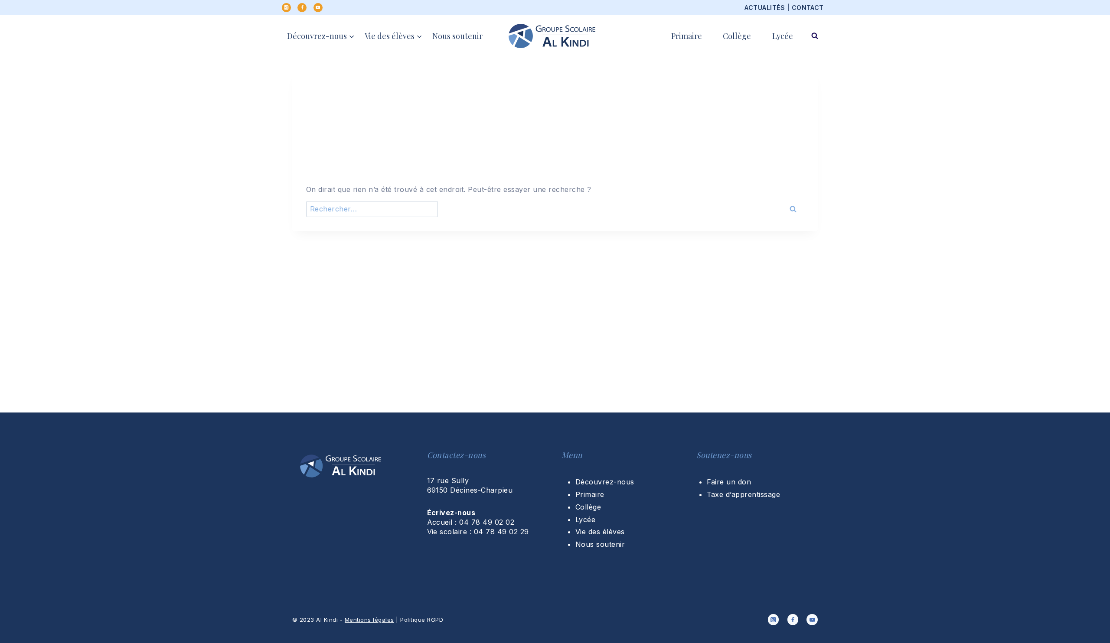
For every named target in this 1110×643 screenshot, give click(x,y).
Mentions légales (369, 619)
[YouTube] (318, 7)
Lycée (782, 36)
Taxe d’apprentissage (743, 494)
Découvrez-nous (604, 481)
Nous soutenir (457, 36)
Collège (737, 36)
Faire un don (729, 481)
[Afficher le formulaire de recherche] (815, 36)
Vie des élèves (600, 531)
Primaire (686, 36)
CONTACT (808, 7)
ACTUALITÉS (764, 7)
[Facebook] (302, 7)
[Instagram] (286, 7)
